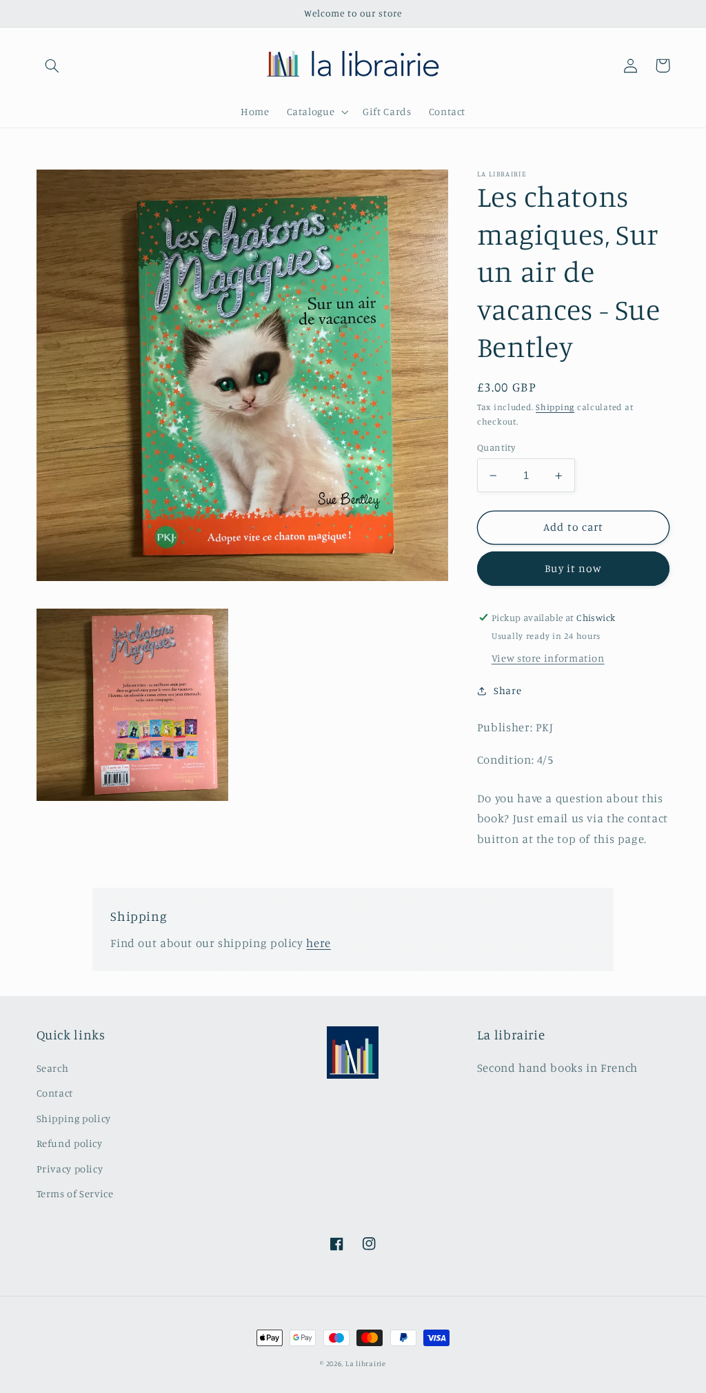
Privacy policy (70, 1169)
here (318, 943)
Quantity (496, 447)
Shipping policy (74, 1118)
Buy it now (573, 568)
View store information (548, 658)
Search (53, 1068)
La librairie (365, 1363)
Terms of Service (75, 1193)
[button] (52, 65)
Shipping (555, 407)
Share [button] (507, 690)
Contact (55, 1093)
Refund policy (70, 1143)
